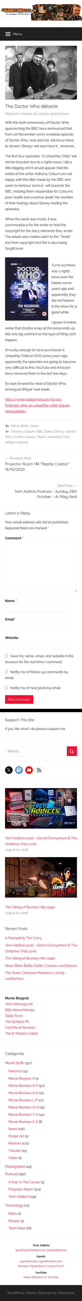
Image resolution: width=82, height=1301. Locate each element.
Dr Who (19, 437)
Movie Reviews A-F (23, 1086)
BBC (39, 431)
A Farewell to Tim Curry (23, 938)
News (34, 426)
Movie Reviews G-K (23, 1093)
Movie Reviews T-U (23, 1115)
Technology (14, 1205)
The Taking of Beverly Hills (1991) (30, 907)
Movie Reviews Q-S (23, 1107)
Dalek (48, 431)
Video (12, 1158)
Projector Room (20, 1189)
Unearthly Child (58, 437)
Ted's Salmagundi (19, 1004)
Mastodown (37, 1266)
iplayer (31, 437)
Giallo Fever (14, 1016)
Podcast (11, 1174)
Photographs (15, 1167)
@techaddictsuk (56, 1250)
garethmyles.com (51, 1261)
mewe (51, 1266)
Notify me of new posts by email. (35, 688)
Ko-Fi (60, 1266)
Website (12, 638)
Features (15, 1071)
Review (14, 1221)
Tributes (14, 1151)
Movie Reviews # (21, 1079)
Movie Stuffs (20, 426)
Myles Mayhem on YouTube (41, 1277)
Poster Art (16, 1136)
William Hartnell (16, 442)
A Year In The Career (24, 1182)
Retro (12, 1214)
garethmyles (59, 114)
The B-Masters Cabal (21, 1033)
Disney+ (59, 431)
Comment (14, 538)
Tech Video (16, 1228)
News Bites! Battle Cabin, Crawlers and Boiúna (41, 966)
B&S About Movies (19, 1010)
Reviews (14, 1143)
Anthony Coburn (23, 431)
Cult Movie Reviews (20, 1028)
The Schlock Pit (17, 1022)
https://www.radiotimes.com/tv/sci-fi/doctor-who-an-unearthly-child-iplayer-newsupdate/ (38, 405)
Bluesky (23, 1266)
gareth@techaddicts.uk (30, 1250)
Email (10, 619)
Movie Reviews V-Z (23, 1122)
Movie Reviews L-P (23, 1100)
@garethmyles (29, 1261)
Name (11, 601)
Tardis (41, 437)
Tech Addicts (18, 1197)
